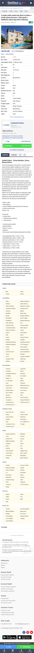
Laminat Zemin (24, 337)
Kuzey (22, 294)
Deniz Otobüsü (10, 470)
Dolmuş (22, 470)
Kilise (7, 445)
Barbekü (8, 313)
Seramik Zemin (24, 349)
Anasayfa (4, 11)
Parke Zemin (23, 347)
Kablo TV (8, 378)
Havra (22, 443)
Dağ (7, 501)
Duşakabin (9, 320)
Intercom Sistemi (10, 330)
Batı (7, 291)
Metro (22, 475)
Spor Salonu (9, 392)
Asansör (8, 311)
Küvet (7, 337)
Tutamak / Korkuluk (11, 424)
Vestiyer (22, 354)
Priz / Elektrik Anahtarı (25, 421)
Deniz (21, 494)
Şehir (21, 499)
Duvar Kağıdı (23, 318)
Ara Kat (8, 508)
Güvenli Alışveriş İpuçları (7, 612)
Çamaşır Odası (10, 359)
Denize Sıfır (9, 438)
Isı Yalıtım (8, 375)
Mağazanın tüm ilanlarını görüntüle (13, 136)
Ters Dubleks (9, 518)
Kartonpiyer (23, 332)
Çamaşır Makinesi (25, 356)
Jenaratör (23, 368)
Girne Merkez (10, 54)
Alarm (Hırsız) (24, 303)
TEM (7, 482)
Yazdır (14, 22)
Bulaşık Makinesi (24, 315)
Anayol (8, 465)
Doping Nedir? (5, 598)
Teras (7, 354)
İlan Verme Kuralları (6, 577)
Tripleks (22, 518)
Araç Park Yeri (10, 412)
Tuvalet (22, 424)
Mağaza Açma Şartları (7, 589)
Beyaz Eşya (23, 313)
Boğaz (7, 494)
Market (8, 448)
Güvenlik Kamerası (11, 373)
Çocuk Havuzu (10, 402)
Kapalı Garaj (9, 385)
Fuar (21, 441)
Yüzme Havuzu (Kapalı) (11, 404)
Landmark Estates (17, 123)
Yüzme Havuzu (10, 426)
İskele (7, 486)
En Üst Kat (23, 513)
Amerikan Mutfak (10, 308)
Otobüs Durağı (10, 479)
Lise (21, 445)
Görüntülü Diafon (10, 327)
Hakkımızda (4, 563)
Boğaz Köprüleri (10, 467)
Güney (7, 294)
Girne (2, 54)
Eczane (22, 438)
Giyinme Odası (10, 325)
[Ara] (32, 8)
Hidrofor (22, 373)
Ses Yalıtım (23, 375)
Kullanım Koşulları (6, 579)
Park (7, 421)
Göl (21, 496)
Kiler (7, 335)
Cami (7, 436)
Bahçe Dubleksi (10, 511)
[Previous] (2, 37)
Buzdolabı (8, 318)
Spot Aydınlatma (25, 351)
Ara (9, 647)
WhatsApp (26, 647)
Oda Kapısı (23, 419)
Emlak (11, 11)
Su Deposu (9, 400)
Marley (8, 339)
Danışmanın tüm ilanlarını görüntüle (13, 137)
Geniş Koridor (24, 414)
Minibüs (22, 477)
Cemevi (22, 436)
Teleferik (22, 482)
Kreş (7, 383)
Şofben (8, 361)
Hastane (8, 443)
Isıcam (22, 330)
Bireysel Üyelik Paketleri (7, 575)
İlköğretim (23, 455)
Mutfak (8, 419)
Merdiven (23, 416)
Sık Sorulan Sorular (6, 602)
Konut (16, 11)
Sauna (7, 349)
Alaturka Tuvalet (25, 306)
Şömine (22, 361)
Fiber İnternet (9, 322)
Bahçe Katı (23, 511)
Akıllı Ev (8, 303)
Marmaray (8, 475)
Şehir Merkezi (24, 457)
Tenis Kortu (23, 390)
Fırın (21, 322)
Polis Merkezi (9, 450)
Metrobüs (8, 477)
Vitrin (12, 651)
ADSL (7, 301)
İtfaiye (7, 457)
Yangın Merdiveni (25, 400)
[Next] (32, 37)
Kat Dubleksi (9, 516)
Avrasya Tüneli (24, 465)
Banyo (7, 414)
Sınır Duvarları (24, 397)
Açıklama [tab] (5, 155)
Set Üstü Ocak (10, 351)
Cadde (22, 467)
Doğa (7, 496)
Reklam (3, 565)
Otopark (22, 383)
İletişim (3, 567)
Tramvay (8, 484)
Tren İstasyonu (24, 484)
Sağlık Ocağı (23, 450)
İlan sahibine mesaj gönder (17, 149)
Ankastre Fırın (24, 308)
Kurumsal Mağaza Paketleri (8, 586)
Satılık (21, 11)
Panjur (7, 347)
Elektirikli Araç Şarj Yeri (25, 385)
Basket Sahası (10, 390)
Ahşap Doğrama (24, 301)
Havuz (7, 499)
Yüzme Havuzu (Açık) (25, 402)
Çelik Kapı (23, 359)
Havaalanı (23, 472)
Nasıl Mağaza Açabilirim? (8, 591)
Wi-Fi (7, 356)
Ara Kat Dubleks (24, 508)
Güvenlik (8, 371)
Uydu (21, 378)
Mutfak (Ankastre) (11, 342)
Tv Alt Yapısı (9, 380)
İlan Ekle (21, 651)
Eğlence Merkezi (10, 441)
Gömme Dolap (24, 325)
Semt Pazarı (9, 453)
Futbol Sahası (24, 387)
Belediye (22, 434)
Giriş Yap (30, 651)
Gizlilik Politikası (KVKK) (7, 614)
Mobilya (22, 339)
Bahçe (22, 380)
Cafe (21, 395)
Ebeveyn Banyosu (25, 320)
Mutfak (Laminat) (25, 342)
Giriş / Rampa (9, 416)
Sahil (21, 479)
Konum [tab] (14, 155)
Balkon (22, 311)
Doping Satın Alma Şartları (8, 600)
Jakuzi (7, 332)
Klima (21, 335)
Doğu (21, 291)
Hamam (8, 395)
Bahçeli (8, 513)
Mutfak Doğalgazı (11, 344)
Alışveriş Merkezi (10, 434)
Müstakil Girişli (24, 516)
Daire (26, 11)
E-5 (7, 472)
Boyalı (7, 315)
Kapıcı (22, 371)
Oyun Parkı (9, 387)
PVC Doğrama (24, 344)
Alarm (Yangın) (10, 306)
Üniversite (8, 455)
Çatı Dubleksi (9, 520)
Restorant (8, 397)
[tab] (20, 155)
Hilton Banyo (23, 327)
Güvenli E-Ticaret (5, 610)
